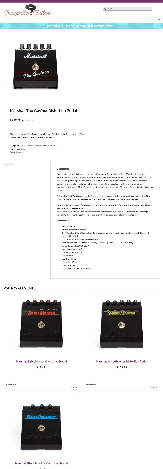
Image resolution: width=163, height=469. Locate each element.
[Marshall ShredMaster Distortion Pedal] (121, 325)
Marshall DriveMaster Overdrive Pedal (41, 361)
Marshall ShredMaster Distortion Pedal (121, 361)
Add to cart (12, 385)
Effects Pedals (27, 145)
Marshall (20, 152)
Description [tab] (9, 164)
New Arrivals (19, 149)
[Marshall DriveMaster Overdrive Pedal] (41, 325)
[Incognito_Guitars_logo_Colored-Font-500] (28, 5)
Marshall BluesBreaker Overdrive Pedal (41, 463)
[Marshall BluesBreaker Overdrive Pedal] (41, 427)
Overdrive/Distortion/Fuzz (45, 145)
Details (74, 387)
